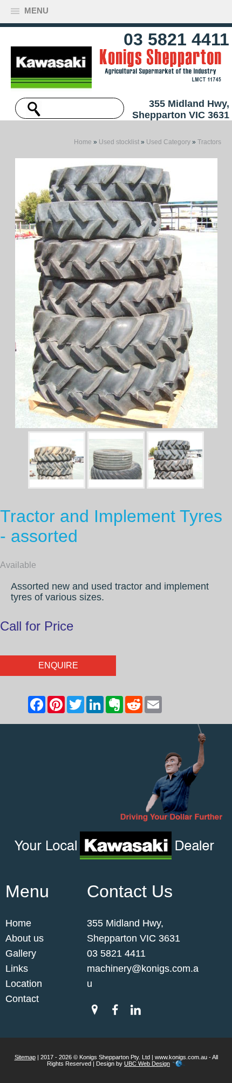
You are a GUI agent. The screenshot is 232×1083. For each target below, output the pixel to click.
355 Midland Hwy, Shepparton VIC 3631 (180, 109)
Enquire (58, 665)
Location (23, 983)
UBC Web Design (147, 1063)
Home (83, 142)
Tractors (209, 142)
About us (24, 938)
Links (16, 968)
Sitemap (25, 1057)
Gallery (20, 953)
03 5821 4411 (176, 39)
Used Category (168, 142)
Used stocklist (119, 142)
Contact (22, 998)
